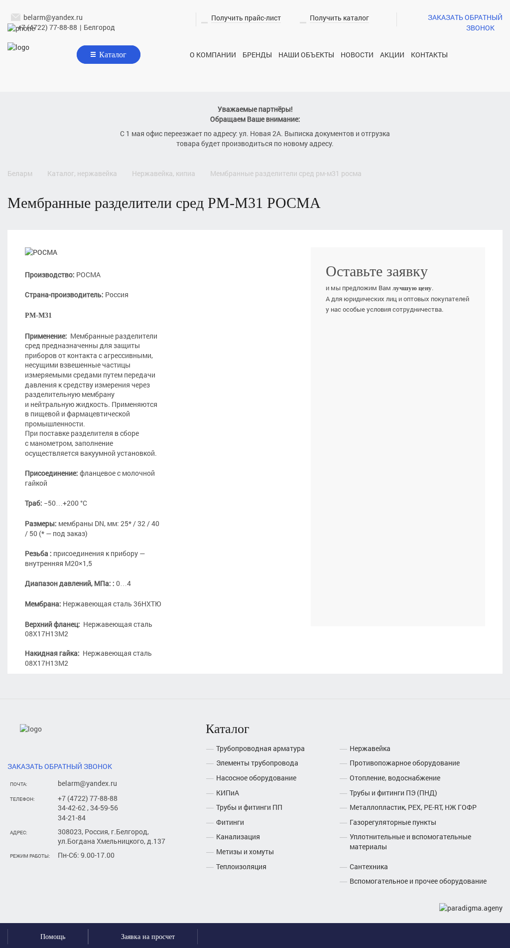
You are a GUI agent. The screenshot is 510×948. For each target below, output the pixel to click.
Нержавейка (370, 748)
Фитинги (230, 822)
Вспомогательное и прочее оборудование (418, 881)
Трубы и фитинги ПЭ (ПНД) (393, 792)
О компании (213, 54)
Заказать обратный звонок (465, 22)
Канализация (238, 836)
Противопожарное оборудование (405, 762)
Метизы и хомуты (245, 851)
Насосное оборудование (256, 777)
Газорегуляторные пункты (393, 822)
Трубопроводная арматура (260, 748)
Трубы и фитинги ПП (249, 807)
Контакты (429, 54)
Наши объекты (306, 54)
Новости (357, 54)
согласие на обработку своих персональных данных (389, 593)
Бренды (257, 54)
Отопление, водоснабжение (395, 777)
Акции (392, 54)
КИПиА (227, 792)
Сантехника (369, 866)
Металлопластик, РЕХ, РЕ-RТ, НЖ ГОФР (413, 807)
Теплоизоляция (241, 866)
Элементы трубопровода (257, 762)
